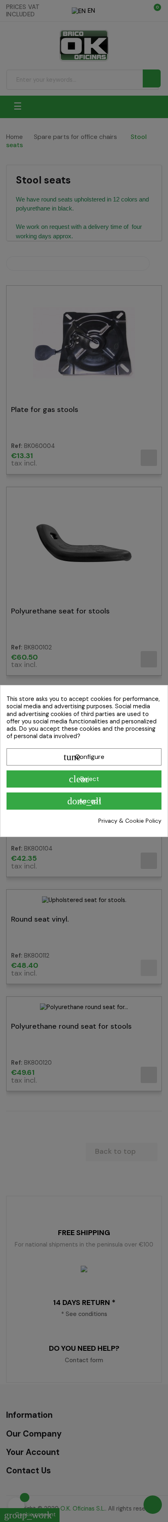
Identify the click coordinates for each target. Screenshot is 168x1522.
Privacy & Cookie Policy (129, 820)
